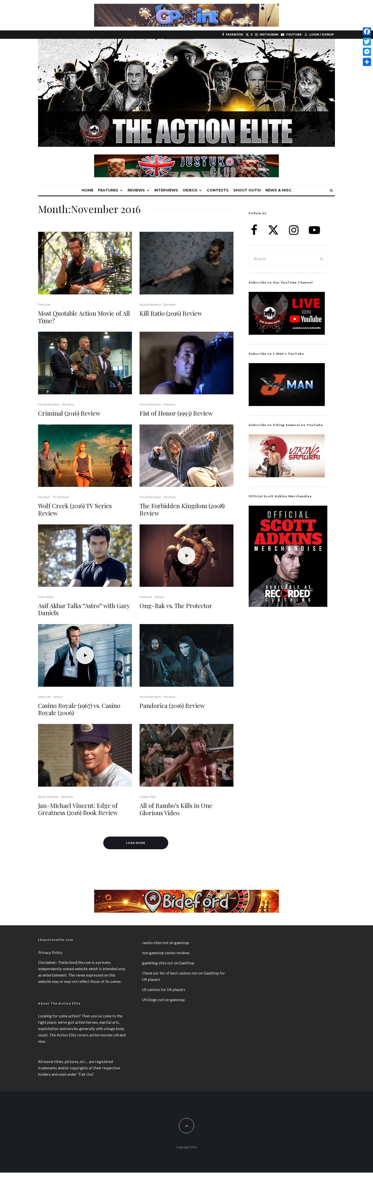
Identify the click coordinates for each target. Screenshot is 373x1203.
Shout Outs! (247, 190)
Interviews (166, 190)
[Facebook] (367, 31)
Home (87, 190)
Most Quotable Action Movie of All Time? (84, 317)
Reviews (136, 190)
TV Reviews (61, 497)
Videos (190, 190)
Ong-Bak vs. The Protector (176, 605)
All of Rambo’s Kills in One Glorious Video (176, 809)
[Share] (367, 62)
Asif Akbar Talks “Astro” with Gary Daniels (84, 609)
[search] (321, 259)
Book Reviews (48, 797)
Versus (159, 597)
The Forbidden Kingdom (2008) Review (182, 509)
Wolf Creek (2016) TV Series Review (75, 509)
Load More (136, 842)
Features (108, 190)
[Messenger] (367, 52)
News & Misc (278, 190)
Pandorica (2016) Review (172, 705)
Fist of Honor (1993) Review (176, 413)
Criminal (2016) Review (69, 413)
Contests (218, 190)
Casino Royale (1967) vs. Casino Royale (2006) (79, 709)
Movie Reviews (150, 304)
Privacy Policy (50, 952)
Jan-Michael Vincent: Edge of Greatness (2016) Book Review (78, 809)
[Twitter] (367, 42)
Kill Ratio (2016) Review (171, 313)
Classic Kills (148, 797)
